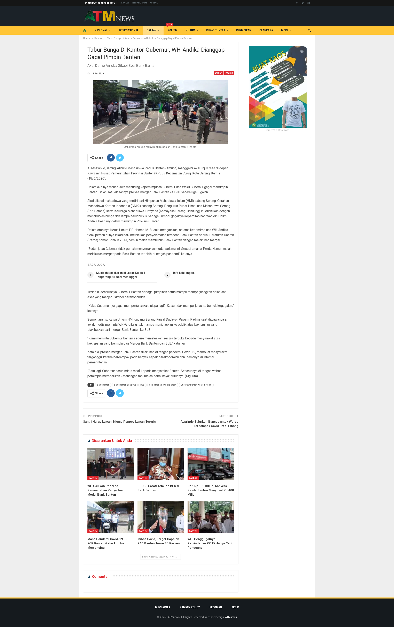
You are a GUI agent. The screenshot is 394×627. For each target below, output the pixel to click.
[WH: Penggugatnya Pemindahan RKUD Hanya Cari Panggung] (211, 517)
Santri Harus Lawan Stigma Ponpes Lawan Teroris (119, 421)
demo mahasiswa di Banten (162, 385)
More (284, 30)
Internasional (128, 30)
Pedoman (216, 607)
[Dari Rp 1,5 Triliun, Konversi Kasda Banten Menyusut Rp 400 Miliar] (211, 464)
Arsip (235, 607)
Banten (218, 73)
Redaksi (124, 2)
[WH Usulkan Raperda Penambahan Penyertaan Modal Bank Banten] (110, 464)
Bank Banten (103, 385)
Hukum (190, 30)
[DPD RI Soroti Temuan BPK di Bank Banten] (160, 464)
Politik (172, 29)
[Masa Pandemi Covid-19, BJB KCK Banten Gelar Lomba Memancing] (110, 517)
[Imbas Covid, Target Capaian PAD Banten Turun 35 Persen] (160, 517)
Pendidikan (243, 30)
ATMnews (231, 617)
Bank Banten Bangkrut (125, 385)
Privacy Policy (190, 607)
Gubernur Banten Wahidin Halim (196, 385)
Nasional (101, 30)
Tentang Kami (139, 2)
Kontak (154, 2)
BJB (142, 385)
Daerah (152, 30)
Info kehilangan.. (184, 272)
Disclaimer (162, 607)
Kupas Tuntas (215, 30)
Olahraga (266, 30)
